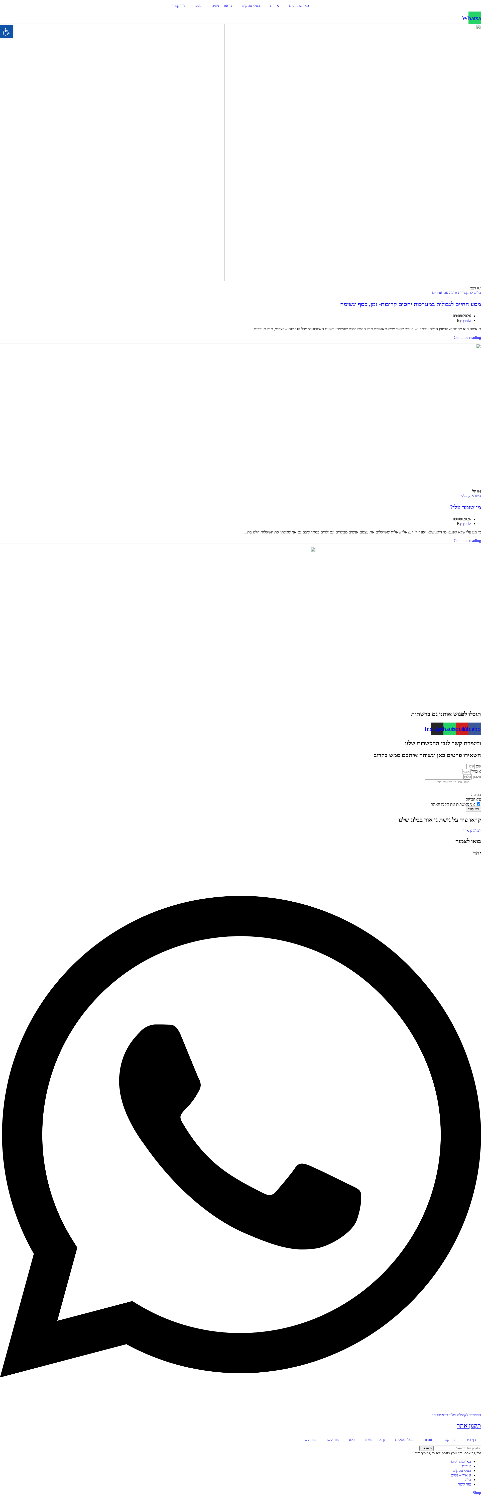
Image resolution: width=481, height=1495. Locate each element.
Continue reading (467, 337)
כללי (464, 496)
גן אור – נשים (221, 6)
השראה (475, 496)
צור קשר (178, 6)
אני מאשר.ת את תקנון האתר (453, 804)
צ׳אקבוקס (473, 799)
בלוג (198, 6)
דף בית (470, 1440)
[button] (6, 31)
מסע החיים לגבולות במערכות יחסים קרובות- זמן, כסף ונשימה (410, 304)
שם (478, 766)
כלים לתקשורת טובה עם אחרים (456, 292)
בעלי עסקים (251, 6)
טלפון (476, 776)
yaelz (467, 320)
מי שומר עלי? (465, 507)
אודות (274, 6)
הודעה (475, 795)
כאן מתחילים (299, 6)
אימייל (475, 771)
